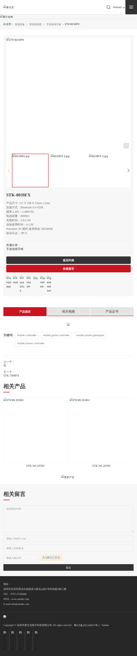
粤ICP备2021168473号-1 (87, 625)
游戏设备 (20, 24)
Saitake (105, 625)
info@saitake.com (20, 604)
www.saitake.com (20, 599)
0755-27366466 (19, 594)
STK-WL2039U (35, 465)
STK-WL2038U (101, 465)
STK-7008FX (11, 375)
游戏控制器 (35, 24)
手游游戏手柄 (53, 24)
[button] (128, 170)
